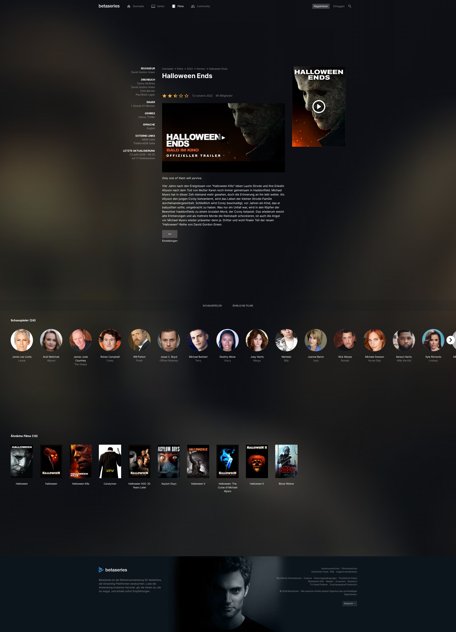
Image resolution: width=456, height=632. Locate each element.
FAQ (332, 571)
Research (352, 581)
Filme (180, 68)
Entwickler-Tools (320, 571)
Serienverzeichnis (330, 568)
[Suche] (349, 6)
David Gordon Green (143, 72)
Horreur (200, 68)
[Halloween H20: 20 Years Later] (139, 461)
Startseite (167, 68)
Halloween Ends (218, 68)
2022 (190, 68)
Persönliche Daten (348, 578)
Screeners (340, 581)
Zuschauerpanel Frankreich (343, 584)
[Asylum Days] (169, 461)
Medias (329, 581)
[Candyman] (110, 461)
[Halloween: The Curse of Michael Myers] (227, 461)
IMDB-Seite (148, 139)
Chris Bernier (147, 90)
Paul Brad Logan (145, 94)
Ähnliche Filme (242, 305)
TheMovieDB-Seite (144, 143)
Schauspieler (212, 305)
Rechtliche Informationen (289, 578)
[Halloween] (22, 461)
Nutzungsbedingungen (325, 578)
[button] (22, 347)
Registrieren (321, 6)
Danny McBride (146, 83)
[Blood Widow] (286, 461)
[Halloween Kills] (80, 461)
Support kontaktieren (346, 571)
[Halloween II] (198, 461)
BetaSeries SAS (316, 581)
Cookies (308, 578)
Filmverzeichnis (349, 568)
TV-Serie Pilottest (319, 584)
